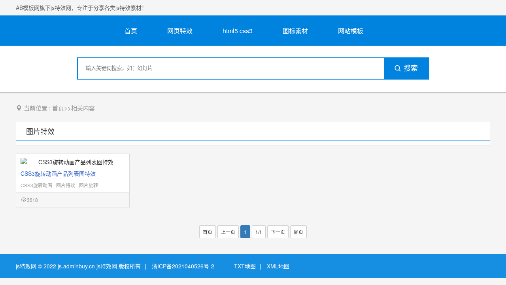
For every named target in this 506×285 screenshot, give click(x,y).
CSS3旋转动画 (36, 185)
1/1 (258, 231)
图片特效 (40, 131)
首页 (131, 30)
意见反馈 (489, 260)
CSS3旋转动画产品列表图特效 (58, 173)
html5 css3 (238, 30)
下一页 (278, 231)
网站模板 (350, 30)
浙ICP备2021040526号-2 (183, 266)
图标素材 (295, 30)
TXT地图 (245, 266)
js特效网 (26, 266)
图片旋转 (88, 185)
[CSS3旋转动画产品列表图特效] (73, 162)
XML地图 (278, 266)
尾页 (298, 231)
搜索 (411, 68)
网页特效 (180, 30)
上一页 (228, 231)
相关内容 (83, 108)
